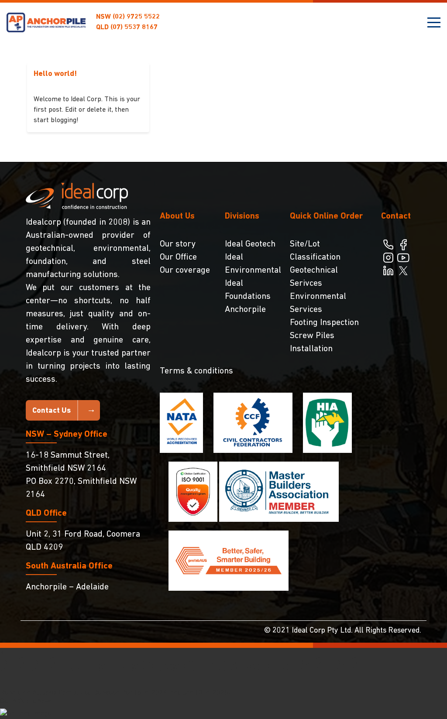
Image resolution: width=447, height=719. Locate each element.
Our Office (178, 257)
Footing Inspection (324, 322)
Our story (178, 244)
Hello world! (55, 74)
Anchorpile (245, 309)
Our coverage (185, 270)
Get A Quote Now (25, 701)
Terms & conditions (196, 371)
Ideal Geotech (250, 244)
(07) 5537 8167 (127, 27)
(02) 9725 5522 (128, 17)
